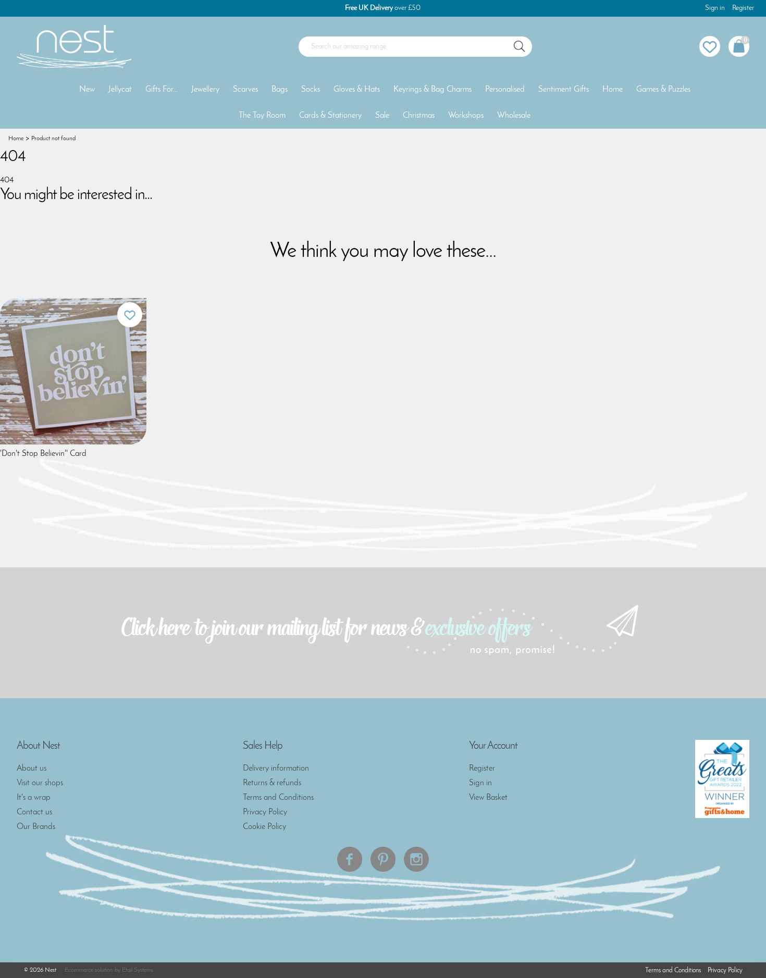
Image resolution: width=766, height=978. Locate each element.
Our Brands (36, 827)
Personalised (505, 89)
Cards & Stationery (330, 116)
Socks (310, 89)
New (87, 89)
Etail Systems (137, 970)
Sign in (715, 8)
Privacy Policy (265, 812)
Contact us (34, 812)
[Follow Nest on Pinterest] (383, 859)
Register (743, 8)
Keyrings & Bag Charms (432, 89)
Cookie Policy (264, 827)
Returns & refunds (272, 783)
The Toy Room (262, 116)
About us (31, 768)
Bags (279, 89)
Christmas (419, 116)
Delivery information (276, 768)
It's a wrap (34, 798)
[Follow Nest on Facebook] (349, 859)
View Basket (488, 798)
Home (612, 89)
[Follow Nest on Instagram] (416, 859)
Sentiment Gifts (563, 89)
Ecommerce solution (89, 970)
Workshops (466, 116)
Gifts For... (161, 89)
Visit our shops (40, 783)
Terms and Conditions (278, 798)
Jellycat (120, 89)
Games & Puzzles (663, 89)
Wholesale (513, 116)
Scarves (245, 89)
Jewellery (205, 89)
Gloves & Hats (356, 89)
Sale (382, 116)
